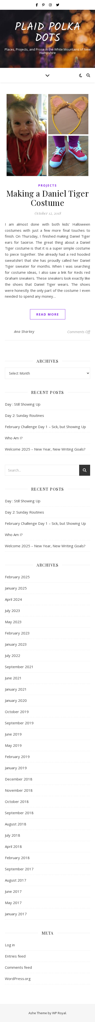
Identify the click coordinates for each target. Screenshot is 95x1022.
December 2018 (18, 779)
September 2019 (19, 722)
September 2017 (19, 868)
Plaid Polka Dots (47, 33)
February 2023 (17, 633)
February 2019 (17, 756)
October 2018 (17, 801)
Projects (47, 185)
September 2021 (19, 666)
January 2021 (16, 689)
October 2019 (17, 711)
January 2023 (16, 644)
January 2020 (16, 700)
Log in (10, 944)
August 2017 (15, 880)
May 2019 (13, 745)
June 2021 (13, 677)
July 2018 (12, 835)
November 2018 (19, 790)
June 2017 (13, 891)
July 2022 (12, 655)
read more (47, 314)
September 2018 (19, 812)
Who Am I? (14, 437)
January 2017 (16, 913)
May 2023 (13, 621)
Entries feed (15, 956)
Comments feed (18, 967)
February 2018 (17, 857)
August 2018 (15, 824)
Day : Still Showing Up (22, 404)
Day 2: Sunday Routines (24, 415)
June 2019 (13, 734)
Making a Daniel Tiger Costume (47, 198)
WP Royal (59, 1013)
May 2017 (13, 902)
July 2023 (12, 610)
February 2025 (17, 576)
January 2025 (16, 588)
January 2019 (16, 767)
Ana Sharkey (24, 331)
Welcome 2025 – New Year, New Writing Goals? (45, 449)
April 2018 (13, 846)
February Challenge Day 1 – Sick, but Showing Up (45, 426)
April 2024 (13, 599)
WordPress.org (18, 978)
